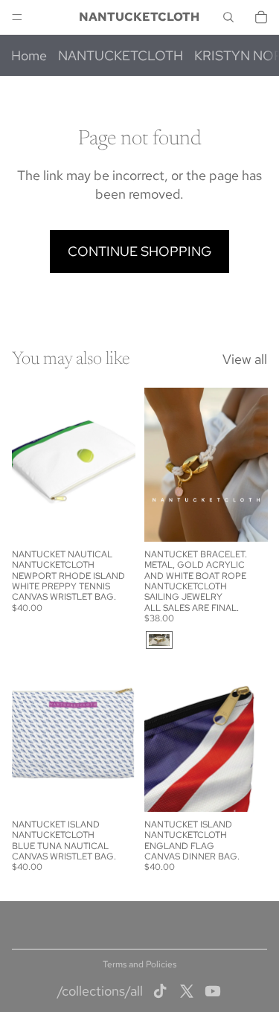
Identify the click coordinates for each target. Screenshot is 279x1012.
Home (29, 55)
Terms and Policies (139, 964)
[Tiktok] (160, 991)
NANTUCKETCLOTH (120, 55)
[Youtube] (213, 991)
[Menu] (17, 17)
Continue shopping (139, 251)
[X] (187, 991)
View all (244, 359)
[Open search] (228, 17)
